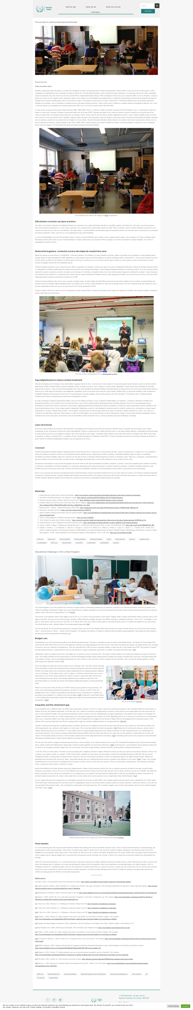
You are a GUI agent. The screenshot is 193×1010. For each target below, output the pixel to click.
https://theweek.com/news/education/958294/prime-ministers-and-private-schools (107, 959)
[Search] (157, 5)
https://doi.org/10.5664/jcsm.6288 (120, 532)
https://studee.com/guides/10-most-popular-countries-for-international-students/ (106, 882)
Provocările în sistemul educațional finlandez (56, 22)
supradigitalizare (104, 542)
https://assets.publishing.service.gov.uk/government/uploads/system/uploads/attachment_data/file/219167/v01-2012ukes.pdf (118, 893)
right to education (136, 974)
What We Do (91, 7)
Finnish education (120, 539)
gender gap (132, 539)
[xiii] (112, 745)
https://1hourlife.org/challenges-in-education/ (101, 904)
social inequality (91, 542)
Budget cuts (40, 539)
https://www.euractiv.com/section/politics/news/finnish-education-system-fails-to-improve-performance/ (108, 495)
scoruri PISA (79, 542)
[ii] (73, 612)
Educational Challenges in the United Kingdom (57, 552)
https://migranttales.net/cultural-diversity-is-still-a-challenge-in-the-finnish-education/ (111, 522)
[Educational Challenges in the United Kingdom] (96, 580)
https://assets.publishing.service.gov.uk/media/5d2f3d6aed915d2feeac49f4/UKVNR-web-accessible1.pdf (68, 948)
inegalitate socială (144, 539)
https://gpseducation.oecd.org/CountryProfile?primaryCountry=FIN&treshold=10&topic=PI (109, 508)
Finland (109, 539)
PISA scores (54, 542)
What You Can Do (113, 7)
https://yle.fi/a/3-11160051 (85, 517)
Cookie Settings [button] (173, 1006)
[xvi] (50, 788)
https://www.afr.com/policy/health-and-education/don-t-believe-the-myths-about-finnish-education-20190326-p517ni (109, 520)
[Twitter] (54, 1000)
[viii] (46, 700)
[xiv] (139, 759)
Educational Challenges (96, 539)
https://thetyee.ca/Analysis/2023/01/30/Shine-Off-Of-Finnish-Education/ (100, 497)
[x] (125, 721)
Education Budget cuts (54, 974)
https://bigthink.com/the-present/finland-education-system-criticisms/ (101, 500)
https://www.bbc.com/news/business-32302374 (76, 510)
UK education (40, 977)
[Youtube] (60, 1000)
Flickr (106, 215)
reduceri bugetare (66, 542)
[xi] (115, 728)
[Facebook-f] (48, 1000)
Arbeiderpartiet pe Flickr (109, 374)
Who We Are (71, 7)
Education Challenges (80, 539)
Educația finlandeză (65, 539)
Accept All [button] (185, 1006)
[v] (62, 661)
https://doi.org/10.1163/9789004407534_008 (140, 525)
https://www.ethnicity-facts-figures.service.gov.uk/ (114, 927)
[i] (70, 612)
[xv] (135, 776)
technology (116, 542)
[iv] (134, 650)
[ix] (122, 721)
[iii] (88, 624)
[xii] (113, 736)
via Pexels (139, 701)
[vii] (79, 695)
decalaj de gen (51, 539)
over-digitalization (42, 542)
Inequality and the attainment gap (118, 974)
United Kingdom (53, 977)
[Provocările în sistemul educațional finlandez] (96, 50)
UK (147, 974)
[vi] (36, 908)
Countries (95, 12)
